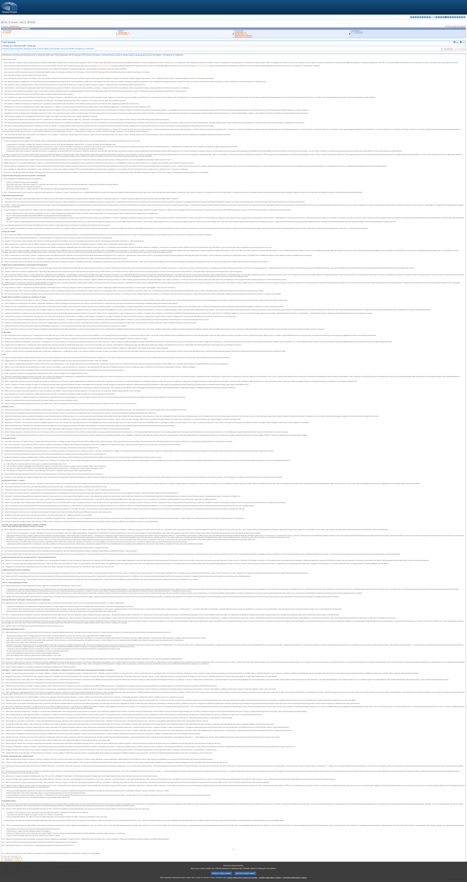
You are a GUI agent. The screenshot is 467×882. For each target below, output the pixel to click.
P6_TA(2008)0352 (17, 859)
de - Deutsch (420, 17)
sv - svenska (464, 17)
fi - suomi (462, 17)
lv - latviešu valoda (439, 17)
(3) (2, 859)
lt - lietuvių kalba (441, 17)
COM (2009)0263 (201, 66)
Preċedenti (14, 22)
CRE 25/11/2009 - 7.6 (241, 34)
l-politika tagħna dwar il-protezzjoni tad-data (242, 877)
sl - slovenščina (460, 17)
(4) (2, 860)
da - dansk (418, 17)
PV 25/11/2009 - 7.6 (240, 32)
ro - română (455, 17)
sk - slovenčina (457, 17)
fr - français (430, 17)
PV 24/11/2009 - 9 (123, 32)
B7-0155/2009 (7, 32)
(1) (2, 856)
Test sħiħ (32, 22)
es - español (413, 17)
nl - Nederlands (448, 17)
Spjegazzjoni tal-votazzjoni (243, 35)
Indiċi (5, 22)
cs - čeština (416, 17)
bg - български (411, 17)
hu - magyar (443, 17)
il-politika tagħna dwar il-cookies (270, 877)
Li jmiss (22, 22)
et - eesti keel (423, 17)
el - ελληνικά (425, 17)
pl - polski (450, 17)
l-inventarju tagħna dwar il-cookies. (295, 877)
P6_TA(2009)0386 (17, 860)
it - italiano (436, 17)
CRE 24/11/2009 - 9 (124, 34)
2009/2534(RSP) (14, 26)
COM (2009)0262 (104, 66)
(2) (2, 858)
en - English (427, 17)
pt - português (453, 17)
